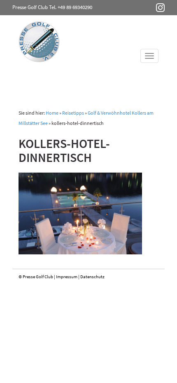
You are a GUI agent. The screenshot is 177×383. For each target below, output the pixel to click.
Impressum (66, 276)
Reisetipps (73, 113)
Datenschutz (92, 276)
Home (52, 113)
